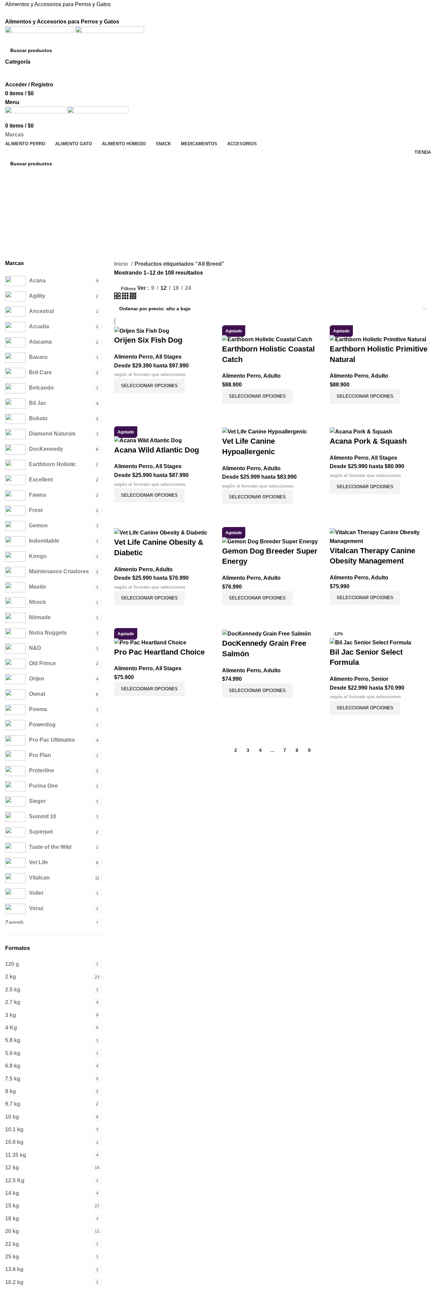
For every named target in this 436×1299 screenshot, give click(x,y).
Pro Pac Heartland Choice (159, 652)
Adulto (272, 376)
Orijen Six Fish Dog (148, 340)
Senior (379, 679)
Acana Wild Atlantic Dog (156, 450)
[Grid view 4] (133, 297)
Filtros (128, 288)
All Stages (168, 357)
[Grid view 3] (126, 297)
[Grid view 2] (118, 297)
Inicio (121, 264)
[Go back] (13, 214)
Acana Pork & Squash (368, 441)
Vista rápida (122, 401)
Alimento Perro (133, 357)
